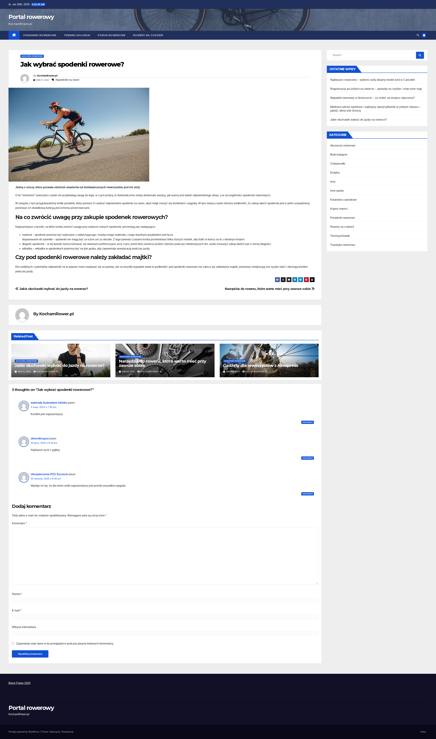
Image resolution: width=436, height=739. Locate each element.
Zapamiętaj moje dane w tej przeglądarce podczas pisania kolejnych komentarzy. (65, 643)
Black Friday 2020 (19, 683)
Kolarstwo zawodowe (343, 199)
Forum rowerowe (112, 35)
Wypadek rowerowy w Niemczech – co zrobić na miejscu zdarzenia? (372, 97)
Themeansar (67, 731)
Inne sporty (337, 190)
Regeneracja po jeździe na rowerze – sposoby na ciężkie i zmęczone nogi (376, 88)
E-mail (16, 610)
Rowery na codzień (148, 35)
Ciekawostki (337, 163)
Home (423, 731)
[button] (418, 35)
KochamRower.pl (47, 75)
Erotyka (335, 172)
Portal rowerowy (31, 16)
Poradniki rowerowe (39, 35)
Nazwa (17, 594)
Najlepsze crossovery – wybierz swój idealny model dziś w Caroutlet (372, 79)
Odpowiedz (307, 422)
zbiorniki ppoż (40, 438)
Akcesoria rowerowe (32, 56)
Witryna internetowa (24, 627)
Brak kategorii (338, 154)
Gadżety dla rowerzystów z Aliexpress (260, 365)
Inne (333, 181)
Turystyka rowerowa (342, 244)
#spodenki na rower (67, 79)
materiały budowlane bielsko (49, 402)
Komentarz (19, 523)
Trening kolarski (77, 35)
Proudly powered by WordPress (24, 731)
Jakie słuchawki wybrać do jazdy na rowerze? (53, 289)
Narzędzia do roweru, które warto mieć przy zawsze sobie (268, 289)
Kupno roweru (339, 208)
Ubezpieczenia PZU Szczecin (49, 474)
